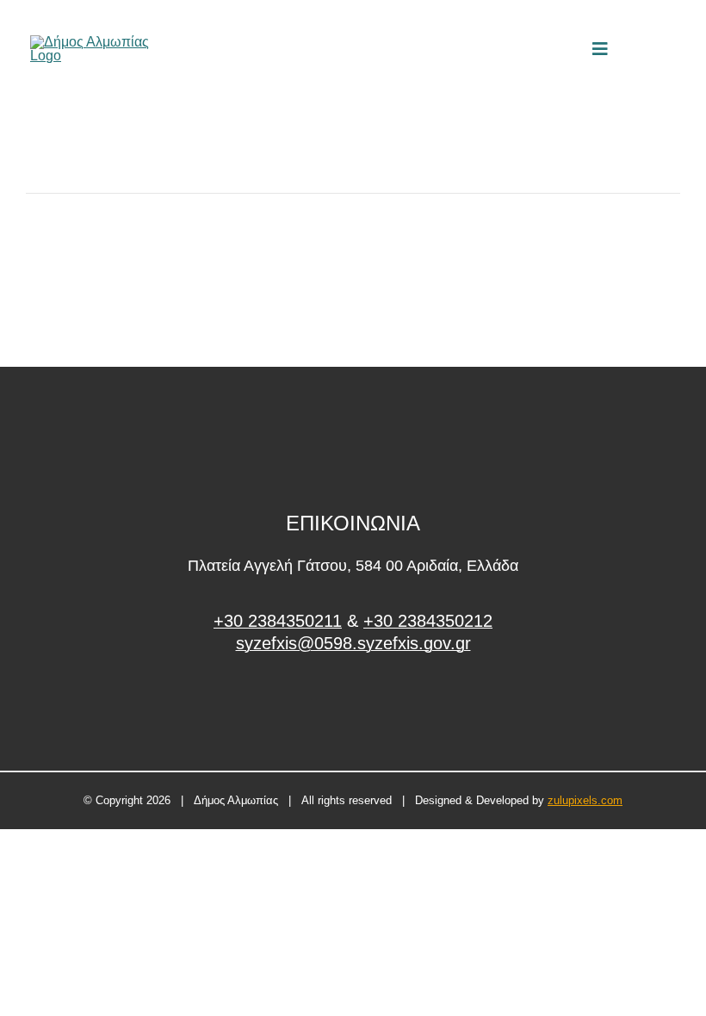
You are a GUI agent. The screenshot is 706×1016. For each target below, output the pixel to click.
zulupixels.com (585, 800)
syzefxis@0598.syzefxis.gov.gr (353, 643)
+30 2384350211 (278, 620)
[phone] (670, 49)
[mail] (641, 49)
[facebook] (353, 708)
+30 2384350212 (427, 620)
